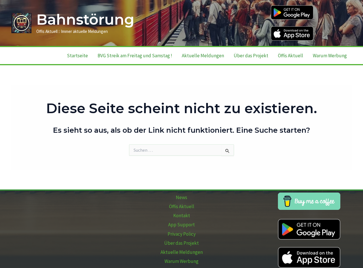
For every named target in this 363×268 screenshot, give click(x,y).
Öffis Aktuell (290, 55)
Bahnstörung (85, 19)
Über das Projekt (251, 55)
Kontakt (181, 215)
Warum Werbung (330, 55)
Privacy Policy (182, 234)
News (181, 197)
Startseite (77, 55)
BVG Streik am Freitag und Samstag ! (135, 55)
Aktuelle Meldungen (203, 55)
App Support (181, 224)
